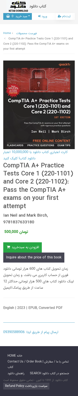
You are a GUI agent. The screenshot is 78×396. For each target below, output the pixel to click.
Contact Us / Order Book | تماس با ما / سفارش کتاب (38, 364)
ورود (44, 16)
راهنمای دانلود (16, 373)
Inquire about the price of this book (34, 257)
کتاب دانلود (37, 6)
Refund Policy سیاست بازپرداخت (26, 386)
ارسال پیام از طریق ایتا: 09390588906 (30, 332)
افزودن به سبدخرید (25, 247)
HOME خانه (15, 355)
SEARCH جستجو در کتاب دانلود (49, 373)
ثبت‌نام (66, 16)
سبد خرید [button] (18, 16)
